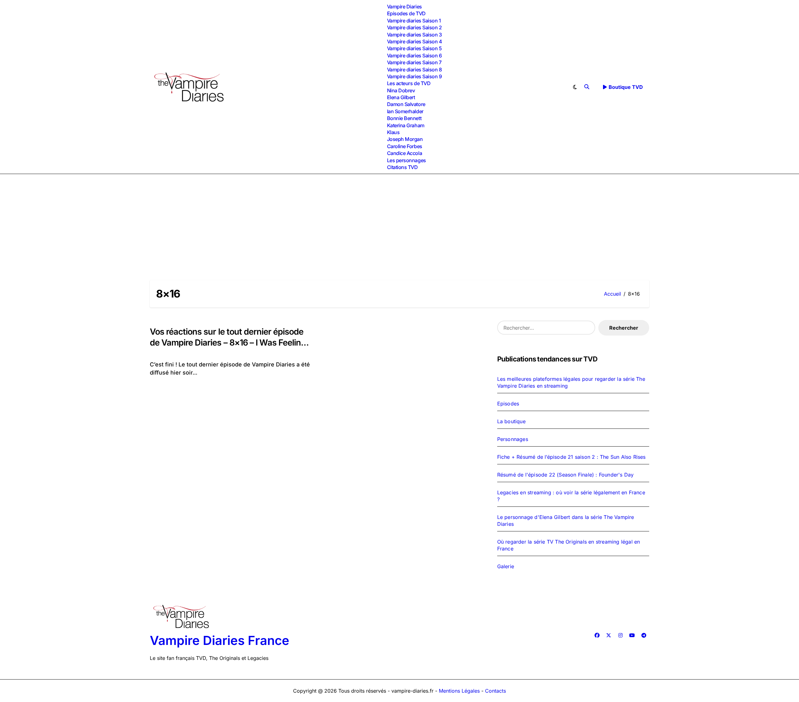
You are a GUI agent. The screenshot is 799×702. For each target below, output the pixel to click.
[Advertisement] (399, 220)
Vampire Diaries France (219, 640)
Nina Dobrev (401, 90)
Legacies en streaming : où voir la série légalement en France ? (571, 495)
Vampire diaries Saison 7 (414, 62)
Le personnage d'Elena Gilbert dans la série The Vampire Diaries (565, 520)
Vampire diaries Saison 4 (414, 41)
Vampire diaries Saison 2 (414, 27)
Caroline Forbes (404, 146)
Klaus (393, 132)
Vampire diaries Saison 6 (414, 55)
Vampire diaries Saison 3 (414, 34)
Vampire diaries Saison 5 (414, 48)
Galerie (505, 566)
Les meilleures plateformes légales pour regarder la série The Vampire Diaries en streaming (571, 382)
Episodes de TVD (406, 13)
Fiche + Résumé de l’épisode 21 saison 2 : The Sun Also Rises (571, 457)
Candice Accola (404, 153)
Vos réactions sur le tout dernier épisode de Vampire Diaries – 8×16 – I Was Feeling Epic (228, 343)
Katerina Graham (405, 125)
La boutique (511, 421)
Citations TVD (402, 167)
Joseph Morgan (405, 139)
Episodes (508, 403)
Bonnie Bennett (404, 118)
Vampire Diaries (404, 6)
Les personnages (406, 160)
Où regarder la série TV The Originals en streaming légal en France (568, 545)
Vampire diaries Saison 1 (414, 20)
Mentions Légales (460, 691)
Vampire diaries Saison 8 (414, 69)
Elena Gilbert (401, 97)
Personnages (512, 439)
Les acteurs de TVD (408, 83)
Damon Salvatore (406, 104)
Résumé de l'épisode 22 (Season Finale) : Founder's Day (565, 475)
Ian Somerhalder (405, 111)
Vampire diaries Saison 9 (414, 76)
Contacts (495, 691)
